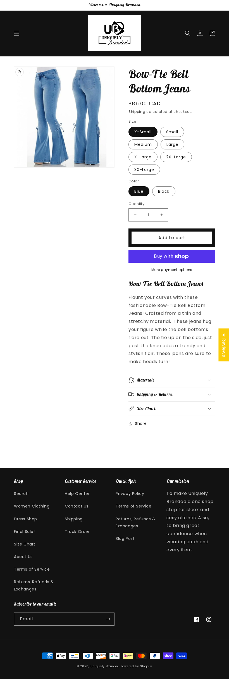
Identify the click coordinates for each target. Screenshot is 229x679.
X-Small (143, 132)
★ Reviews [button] (224, 345)
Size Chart (24, 544)
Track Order (77, 531)
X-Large (143, 157)
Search (21, 493)
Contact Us (77, 506)
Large (172, 144)
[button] (17, 33)
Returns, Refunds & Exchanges (34, 585)
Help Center (77, 493)
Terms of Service (32, 569)
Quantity (136, 203)
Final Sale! (24, 531)
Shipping (136, 111)
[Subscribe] (108, 619)
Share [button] (141, 423)
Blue (139, 191)
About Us (23, 556)
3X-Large (144, 169)
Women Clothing (31, 506)
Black (164, 191)
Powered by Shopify (136, 666)
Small (172, 132)
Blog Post (125, 538)
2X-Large (176, 157)
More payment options (171, 269)
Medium (143, 144)
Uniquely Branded (105, 666)
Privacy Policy (130, 493)
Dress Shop (25, 519)
